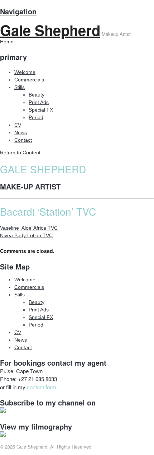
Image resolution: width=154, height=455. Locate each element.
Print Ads (39, 102)
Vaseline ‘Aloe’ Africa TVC (29, 228)
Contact (23, 140)
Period (36, 117)
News (20, 132)
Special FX (41, 110)
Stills (19, 87)
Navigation (18, 11)
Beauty (36, 95)
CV (17, 125)
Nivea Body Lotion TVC (26, 235)
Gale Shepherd (50, 30)
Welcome (24, 72)
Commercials (29, 80)
